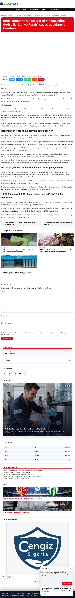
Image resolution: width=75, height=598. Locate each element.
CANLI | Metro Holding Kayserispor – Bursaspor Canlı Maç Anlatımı (23, 470)
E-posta (4, 316)
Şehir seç (7, 357)
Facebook (19, 79)
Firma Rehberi (34, 9)
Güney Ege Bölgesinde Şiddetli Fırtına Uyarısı (17, 472)
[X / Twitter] (10, 373)
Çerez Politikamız (32, 595)
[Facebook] (5, 373)
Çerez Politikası (54, 9)
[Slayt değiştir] (34, 581)
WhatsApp (27, 79)
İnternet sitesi (6, 323)
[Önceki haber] (65, 386)
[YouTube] (20, 373)
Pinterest (41, 79)
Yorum (4, 291)
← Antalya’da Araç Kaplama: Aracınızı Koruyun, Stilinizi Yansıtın (19, 223)
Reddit (34, 79)
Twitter (12, 79)
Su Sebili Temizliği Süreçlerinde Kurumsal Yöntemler (18, 474)
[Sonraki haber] (69, 386)
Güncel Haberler (21, 9)
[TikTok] (25, 373)
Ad (2, 309)
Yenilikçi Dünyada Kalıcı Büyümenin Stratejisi (16, 478)
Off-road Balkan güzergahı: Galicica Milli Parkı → (58, 223)
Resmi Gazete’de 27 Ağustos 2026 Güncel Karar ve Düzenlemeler (22, 476)
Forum (44, 9)
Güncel (10, 15)
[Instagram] (15, 373)
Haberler (3, 15)
